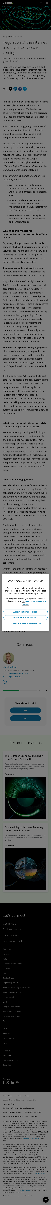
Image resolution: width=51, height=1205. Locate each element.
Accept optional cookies (25, 612)
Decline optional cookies (25, 617)
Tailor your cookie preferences (25, 623)
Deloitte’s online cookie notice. (34, 602)
